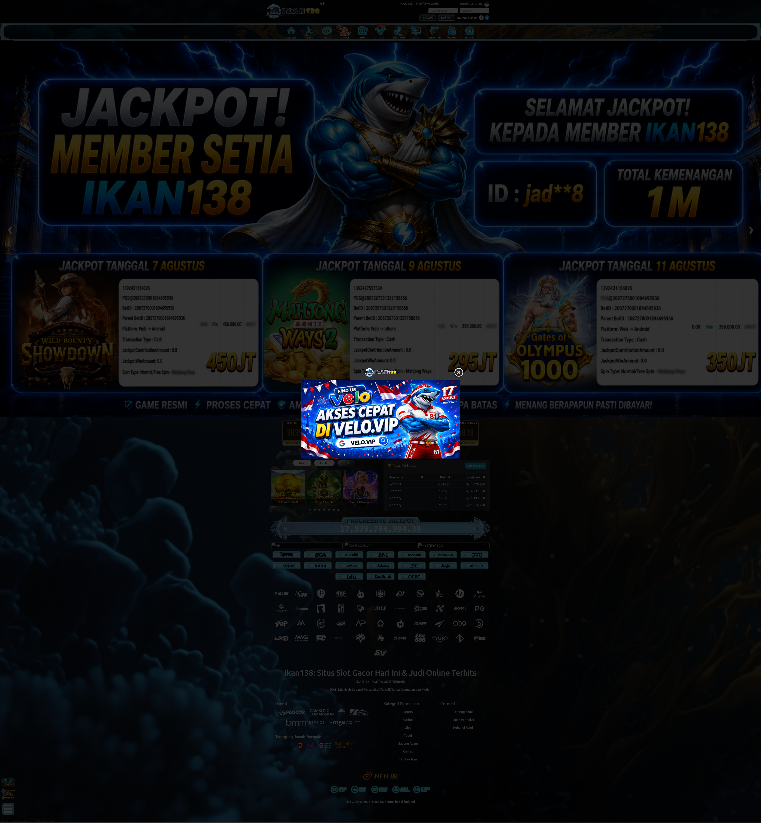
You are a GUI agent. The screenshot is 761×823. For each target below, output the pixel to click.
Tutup (459, 372)
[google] (380, 419)
